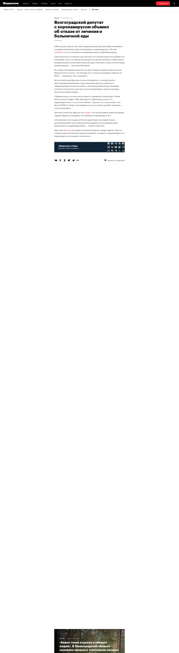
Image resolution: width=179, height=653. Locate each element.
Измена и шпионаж (52, 9)
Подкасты (68, 3)
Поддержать (163, 3)
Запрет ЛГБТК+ (9, 9)
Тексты (53, 3)
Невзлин (19, 9)
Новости (26, 3)
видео (68, 130)
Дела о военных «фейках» (34, 9)
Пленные (84, 9)
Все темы (95, 9)
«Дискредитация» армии (69, 9)
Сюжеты (35, 3)
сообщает (58, 52)
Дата (60, 3)
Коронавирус (58, 40)
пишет (88, 113)
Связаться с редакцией (116, 160)
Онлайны (44, 3)
